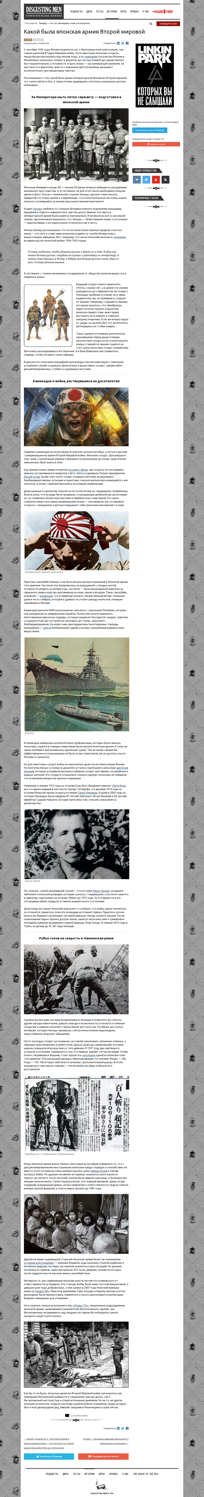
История (112, 11)
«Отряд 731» (80, 1305)
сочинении (119, 237)
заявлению (91, 56)
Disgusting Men (30, 43)
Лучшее (134, 11)
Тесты (99, 11)
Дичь (89, 11)
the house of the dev (162, 11)
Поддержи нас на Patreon (105, 1456)
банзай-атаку (32, 476)
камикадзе (46, 595)
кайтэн (47, 627)
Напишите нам (168, 23)
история (28, 40)
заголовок (89, 1055)
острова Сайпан (78, 469)
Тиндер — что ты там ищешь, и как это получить (64, 23)
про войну (38, 40)
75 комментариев (79, 1415)
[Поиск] (151, 23)
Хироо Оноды (101, 890)
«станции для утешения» (39, 1262)
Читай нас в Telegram (51, 1456)
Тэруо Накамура (88, 792)
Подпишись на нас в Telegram (149, 130)
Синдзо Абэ (42, 1291)
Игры (124, 11)
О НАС (146, 11)
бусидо (37, 208)
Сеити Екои (119, 785)
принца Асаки (99, 1170)
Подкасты (76, 11)
